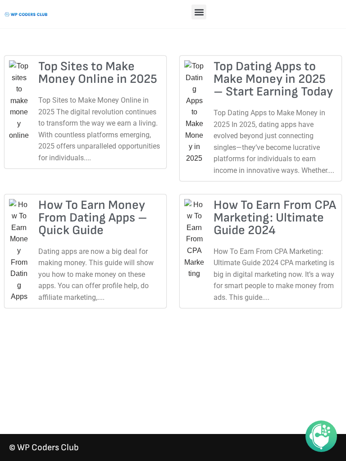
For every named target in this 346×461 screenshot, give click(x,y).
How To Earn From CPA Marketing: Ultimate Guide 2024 (275, 218)
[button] (198, 12)
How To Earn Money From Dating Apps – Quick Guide (92, 218)
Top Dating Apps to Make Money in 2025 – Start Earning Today (273, 79)
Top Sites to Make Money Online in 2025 (97, 72)
